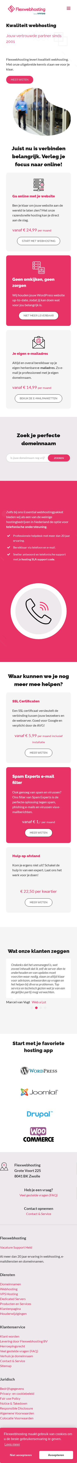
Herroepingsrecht (12, 1334)
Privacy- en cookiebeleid (17, 1382)
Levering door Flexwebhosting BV (24, 1329)
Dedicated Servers (13, 1287)
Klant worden (9, 1324)
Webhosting (8, 1277)
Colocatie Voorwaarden (16, 1406)
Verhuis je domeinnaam (16, 1344)
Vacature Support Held (16, 1236)
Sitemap (5, 1354)
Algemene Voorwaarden (17, 1401)
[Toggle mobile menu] (69, 8)
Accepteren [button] (56, 1455)
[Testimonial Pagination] (32, 996)
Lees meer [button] (12, 1444)
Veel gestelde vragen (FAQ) (39, 1183)
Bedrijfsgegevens (12, 1377)
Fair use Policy (10, 1387)
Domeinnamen (10, 1272)
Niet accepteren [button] (21, 1455)
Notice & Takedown (13, 1392)
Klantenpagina (10, 1297)
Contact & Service (38, 1202)
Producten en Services (15, 1292)
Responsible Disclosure (16, 1396)
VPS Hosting (9, 1282)
